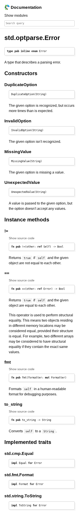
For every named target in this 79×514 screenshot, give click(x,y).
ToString (33, 496)
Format (26, 474)
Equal (27, 453)
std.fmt (11, 474)
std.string (13, 496)
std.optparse (23, 37)
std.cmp (12, 453)
